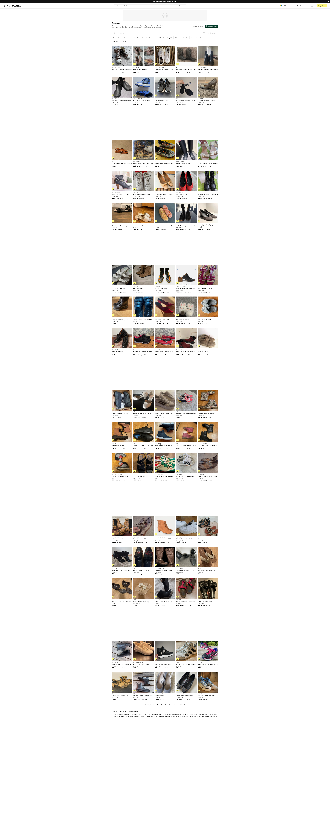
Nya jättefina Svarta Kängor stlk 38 (208, 194)
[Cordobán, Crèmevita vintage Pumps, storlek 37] (165, 181)
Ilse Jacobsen (161, 537)
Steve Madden (140, 662)
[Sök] (179, 5)
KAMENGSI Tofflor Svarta (205, 601)
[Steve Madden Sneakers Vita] (143, 651)
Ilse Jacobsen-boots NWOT (163, 539)
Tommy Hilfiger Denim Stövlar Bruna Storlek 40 (163, 570)
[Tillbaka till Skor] (112, 33)
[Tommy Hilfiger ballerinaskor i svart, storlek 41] (186, 682)
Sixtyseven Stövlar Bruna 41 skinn (186, 69)
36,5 (113, 67)
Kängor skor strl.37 (203, 351)
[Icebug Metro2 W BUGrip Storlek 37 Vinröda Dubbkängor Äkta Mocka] (186, 338)
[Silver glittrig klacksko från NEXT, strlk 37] (208, 87)
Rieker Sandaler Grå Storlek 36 (142, 539)
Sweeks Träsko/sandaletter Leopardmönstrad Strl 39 (120, 696)
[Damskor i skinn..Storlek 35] (143, 557)
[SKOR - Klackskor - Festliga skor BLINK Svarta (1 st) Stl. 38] (122, 557)
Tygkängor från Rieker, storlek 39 (207, 413)
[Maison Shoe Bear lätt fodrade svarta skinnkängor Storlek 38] (208, 432)
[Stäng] (328, 2)
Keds (159, 349)
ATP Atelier (117, 537)
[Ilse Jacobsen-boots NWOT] (165, 526)
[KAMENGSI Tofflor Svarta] (208, 588)
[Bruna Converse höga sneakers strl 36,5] (122, 56)
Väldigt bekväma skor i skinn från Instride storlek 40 (142, 445)
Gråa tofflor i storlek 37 (204, 319)
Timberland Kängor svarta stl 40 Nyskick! (185, 226)
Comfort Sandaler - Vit (118, 288)
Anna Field (117, 192)
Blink (116, 568)
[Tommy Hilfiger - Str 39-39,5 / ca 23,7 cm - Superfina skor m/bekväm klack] (208, 213)
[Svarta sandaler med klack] (143, 463)
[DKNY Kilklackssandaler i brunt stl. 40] (208, 557)
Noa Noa (138, 67)
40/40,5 (135, 599)
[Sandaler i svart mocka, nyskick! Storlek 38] (122, 213)
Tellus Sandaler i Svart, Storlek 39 (143, 319)
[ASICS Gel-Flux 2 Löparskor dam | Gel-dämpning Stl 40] (208, 651)
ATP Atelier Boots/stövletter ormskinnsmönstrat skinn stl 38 (120, 539)
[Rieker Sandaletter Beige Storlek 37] (208, 463)
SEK (285, 6)
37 (155, 98)
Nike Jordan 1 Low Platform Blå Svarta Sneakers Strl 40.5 (142, 100)
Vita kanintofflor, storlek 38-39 (185, 319)
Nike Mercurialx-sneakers (162, 288)
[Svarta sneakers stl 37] (165, 87)
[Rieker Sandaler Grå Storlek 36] (143, 526)
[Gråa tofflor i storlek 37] (208, 307)
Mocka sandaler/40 (160, 695)
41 (177, 67)
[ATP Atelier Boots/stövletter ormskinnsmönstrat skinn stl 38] (122, 526)
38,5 (134, 192)
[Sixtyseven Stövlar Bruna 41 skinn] (186, 56)
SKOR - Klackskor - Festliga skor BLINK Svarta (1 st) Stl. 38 (121, 570)
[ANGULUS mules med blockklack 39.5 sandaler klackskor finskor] (186, 275)
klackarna (165, 716)
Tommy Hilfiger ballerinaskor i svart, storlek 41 (184, 696)
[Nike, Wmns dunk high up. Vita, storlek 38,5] (143, 181)
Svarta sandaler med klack (140, 476)
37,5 (156, 286)
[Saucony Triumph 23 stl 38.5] (122, 400)
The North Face (118, 474)
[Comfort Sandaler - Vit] (122, 275)
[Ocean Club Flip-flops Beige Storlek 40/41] (143, 588)
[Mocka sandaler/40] (165, 682)
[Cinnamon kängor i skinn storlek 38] (186, 432)
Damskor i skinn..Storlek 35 (141, 570)
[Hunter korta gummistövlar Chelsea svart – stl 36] (122, 87)
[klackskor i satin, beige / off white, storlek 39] (143, 400)
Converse (117, 67)
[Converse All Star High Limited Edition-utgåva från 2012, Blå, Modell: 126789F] (208, 682)
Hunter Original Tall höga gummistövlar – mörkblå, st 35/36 (185, 163)
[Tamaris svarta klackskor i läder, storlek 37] (186, 557)
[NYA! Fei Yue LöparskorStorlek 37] (143, 338)
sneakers (179, 714)
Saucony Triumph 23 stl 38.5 (120, 413)
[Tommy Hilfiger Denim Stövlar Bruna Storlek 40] (165, 557)
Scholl (116, 349)
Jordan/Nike (140, 98)
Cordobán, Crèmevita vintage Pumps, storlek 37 (163, 194)
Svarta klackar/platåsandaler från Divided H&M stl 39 (185, 100)
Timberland (160, 224)
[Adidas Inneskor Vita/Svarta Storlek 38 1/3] (186, 651)
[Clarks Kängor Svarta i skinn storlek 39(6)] (122, 651)
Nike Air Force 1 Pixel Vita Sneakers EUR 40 (186, 539)
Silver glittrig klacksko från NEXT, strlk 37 (207, 100)
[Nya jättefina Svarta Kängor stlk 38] (208, 181)
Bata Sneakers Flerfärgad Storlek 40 (186, 414)
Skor (115, 33)
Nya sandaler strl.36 (203, 539)
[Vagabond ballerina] (186, 181)
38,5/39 (114, 443)
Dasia (159, 443)
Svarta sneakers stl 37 (161, 100)
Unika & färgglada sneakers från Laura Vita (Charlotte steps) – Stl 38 (164, 163)
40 (177, 192)
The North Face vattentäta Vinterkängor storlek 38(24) (120, 476)
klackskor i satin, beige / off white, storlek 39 (143, 414)
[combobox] (147, 5)
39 (177, 98)
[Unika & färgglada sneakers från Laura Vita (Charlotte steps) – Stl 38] (165, 150)
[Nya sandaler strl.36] (208, 526)
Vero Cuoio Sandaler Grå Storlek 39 (121, 602)
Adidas (159, 411)
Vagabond (181, 192)
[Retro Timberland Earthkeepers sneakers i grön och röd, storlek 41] (165, 463)
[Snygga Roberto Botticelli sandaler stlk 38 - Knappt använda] (208, 150)
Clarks (116, 662)
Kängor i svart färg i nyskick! (120, 319)
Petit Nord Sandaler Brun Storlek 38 (121, 163)
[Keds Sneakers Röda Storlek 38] (165, 338)
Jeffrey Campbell (162, 599)
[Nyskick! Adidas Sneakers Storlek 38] (165, 400)
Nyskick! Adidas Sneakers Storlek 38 (164, 414)
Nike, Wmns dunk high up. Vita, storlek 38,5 (142, 194)
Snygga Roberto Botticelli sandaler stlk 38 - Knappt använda (208, 163)
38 (134, 67)
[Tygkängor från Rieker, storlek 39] (208, 400)
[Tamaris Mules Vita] (143, 213)
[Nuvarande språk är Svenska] (280, 5)
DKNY (199, 568)
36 (112, 98)
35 (134, 568)
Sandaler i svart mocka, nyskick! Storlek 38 (121, 226)
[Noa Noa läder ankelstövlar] (143, 56)
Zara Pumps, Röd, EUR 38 (162, 319)
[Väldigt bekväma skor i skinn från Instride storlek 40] (143, 432)
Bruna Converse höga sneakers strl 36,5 (122, 69)
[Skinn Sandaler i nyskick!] (208, 275)
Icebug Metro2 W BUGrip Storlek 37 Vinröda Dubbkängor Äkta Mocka (185, 351)
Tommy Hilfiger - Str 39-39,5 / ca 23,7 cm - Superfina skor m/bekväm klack (208, 226)
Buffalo (138, 161)
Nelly (137, 286)
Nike (138, 192)
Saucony (117, 411)
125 (176, 704)
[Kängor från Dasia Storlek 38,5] (165, 432)
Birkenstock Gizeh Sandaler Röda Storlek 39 (186, 602)
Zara (159, 318)
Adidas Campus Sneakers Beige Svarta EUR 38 (185, 476)
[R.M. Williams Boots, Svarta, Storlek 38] (208, 56)
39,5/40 (178, 286)
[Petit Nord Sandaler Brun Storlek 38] (122, 150)
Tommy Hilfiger (162, 67)
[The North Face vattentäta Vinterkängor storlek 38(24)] (122, 463)
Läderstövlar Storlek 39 (118, 445)
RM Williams (203, 67)
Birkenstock (182, 599)
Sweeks (117, 693)
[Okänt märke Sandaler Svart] (165, 651)
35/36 (177, 161)
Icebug (180, 349)
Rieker (202, 411)
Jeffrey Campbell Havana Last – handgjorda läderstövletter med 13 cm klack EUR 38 (165, 602)
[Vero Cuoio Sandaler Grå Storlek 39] (122, 588)
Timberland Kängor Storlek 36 (163, 226)
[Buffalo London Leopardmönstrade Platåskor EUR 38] (143, 150)
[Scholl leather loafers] (122, 338)
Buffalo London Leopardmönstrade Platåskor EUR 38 (143, 163)
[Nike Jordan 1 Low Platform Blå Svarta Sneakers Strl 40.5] (143, 87)
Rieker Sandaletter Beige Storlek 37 (207, 476)
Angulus (184, 286)
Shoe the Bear (204, 443)
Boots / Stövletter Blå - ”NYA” (120, 194)
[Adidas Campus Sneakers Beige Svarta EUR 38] (186, 463)
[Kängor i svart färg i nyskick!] (122, 307)
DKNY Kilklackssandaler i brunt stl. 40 (207, 570)
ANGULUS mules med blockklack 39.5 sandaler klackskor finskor (185, 288)
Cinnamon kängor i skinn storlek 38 (186, 445)
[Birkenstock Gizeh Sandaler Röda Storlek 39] (186, 588)
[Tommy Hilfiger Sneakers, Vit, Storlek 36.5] (165, 56)
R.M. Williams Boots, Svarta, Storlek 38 (208, 69)
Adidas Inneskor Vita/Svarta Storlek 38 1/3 (186, 664)
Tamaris (138, 224)
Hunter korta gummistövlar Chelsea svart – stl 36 (122, 100)
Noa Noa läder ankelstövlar (141, 69)
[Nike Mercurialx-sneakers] (165, 275)
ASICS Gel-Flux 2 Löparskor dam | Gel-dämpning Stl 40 (207, 664)
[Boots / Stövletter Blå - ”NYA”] (122, 181)
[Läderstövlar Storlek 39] (122, 432)
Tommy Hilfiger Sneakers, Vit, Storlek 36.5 (163, 69)
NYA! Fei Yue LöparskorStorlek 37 (142, 351)
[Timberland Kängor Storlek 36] (165, 213)
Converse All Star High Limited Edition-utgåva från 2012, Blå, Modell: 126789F (206, 696)
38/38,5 (178, 662)
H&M (180, 98)
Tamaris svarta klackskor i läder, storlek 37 (185, 570)
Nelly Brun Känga (138, 288)
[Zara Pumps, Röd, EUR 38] (165, 307)
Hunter (116, 98)
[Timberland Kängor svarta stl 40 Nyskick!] (186, 213)
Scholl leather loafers (118, 351)
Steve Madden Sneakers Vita (141, 664)
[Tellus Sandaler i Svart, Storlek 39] (143, 307)
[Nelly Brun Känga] (143, 275)
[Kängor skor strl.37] (208, 338)
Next (201, 98)
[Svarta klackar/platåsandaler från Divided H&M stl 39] (186, 87)
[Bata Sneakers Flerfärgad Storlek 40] (186, 400)
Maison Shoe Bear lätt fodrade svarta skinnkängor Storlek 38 (207, 445)
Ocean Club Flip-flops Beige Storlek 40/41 (141, 602)
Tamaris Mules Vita (138, 226)
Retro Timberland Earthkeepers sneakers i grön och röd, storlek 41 (165, 476)
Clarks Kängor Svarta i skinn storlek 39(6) (122, 664)
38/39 (177, 318)
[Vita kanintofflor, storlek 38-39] (186, 307)
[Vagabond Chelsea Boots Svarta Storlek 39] (143, 682)
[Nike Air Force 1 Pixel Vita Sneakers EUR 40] (186, 526)
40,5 (134, 98)
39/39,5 (200, 224)
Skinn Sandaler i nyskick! (205, 288)
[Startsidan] (16, 5)
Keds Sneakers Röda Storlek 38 (164, 351)
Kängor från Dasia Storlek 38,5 (163, 445)
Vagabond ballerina (181, 194)
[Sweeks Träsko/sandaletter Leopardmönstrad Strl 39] (122, 682)
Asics (201, 662)
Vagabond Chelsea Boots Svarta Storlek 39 (142, 696)
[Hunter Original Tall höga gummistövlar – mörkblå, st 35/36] (186, 150)
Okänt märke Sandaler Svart (163, 664)
